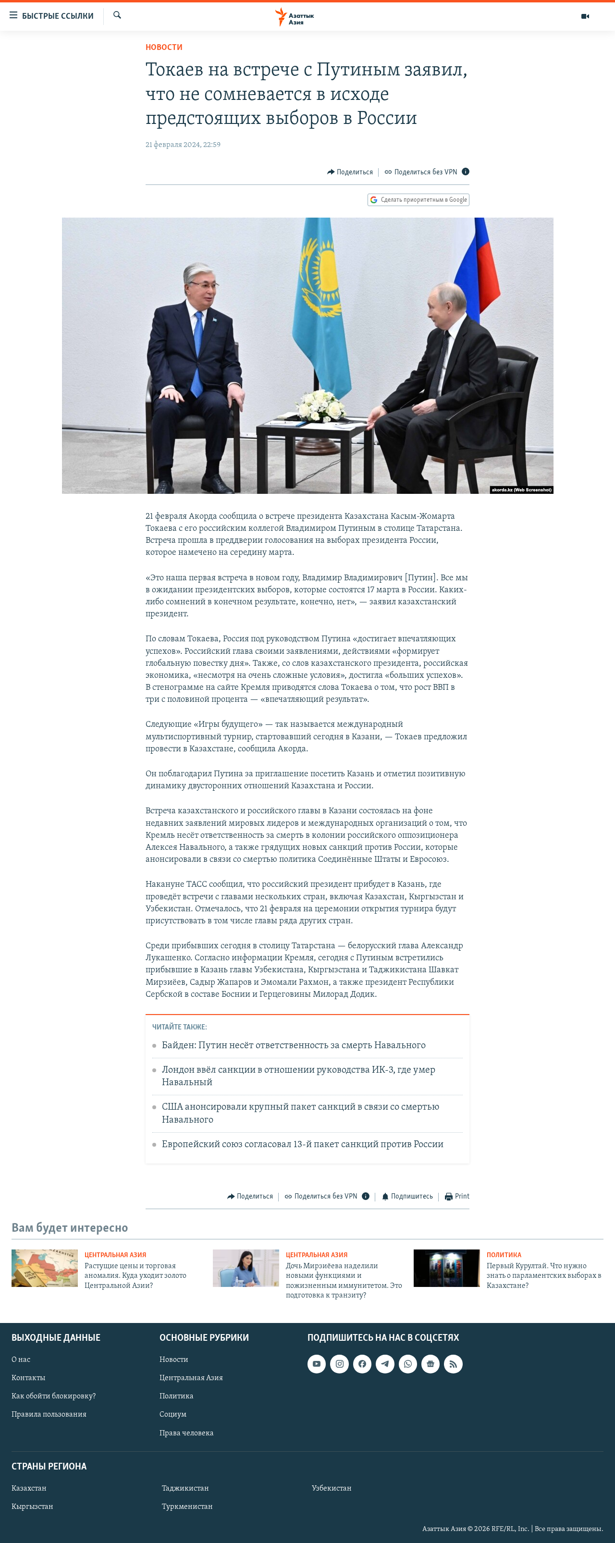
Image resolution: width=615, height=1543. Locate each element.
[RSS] (453, 1364)
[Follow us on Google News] (430, 1364)
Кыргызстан (32, 1507)
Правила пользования (49, 1415)
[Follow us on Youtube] (317, 1364)
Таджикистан (185, 1489)
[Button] (350, 172)
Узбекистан (332, 1489)
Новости (164, 48)
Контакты (28, 1378)
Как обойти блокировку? (54, 1396)
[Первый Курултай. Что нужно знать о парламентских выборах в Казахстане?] (447, 1268)
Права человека (187, 1433)
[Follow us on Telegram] (385, 1364)
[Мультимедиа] (585, 16)
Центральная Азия (116, 1255)
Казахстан (29, 1489)
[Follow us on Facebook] (362, 1364)
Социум (173, 1415)
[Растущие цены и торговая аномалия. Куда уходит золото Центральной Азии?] (45, 1268)
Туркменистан (187, 1507)
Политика (504, 1255)
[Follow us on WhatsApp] (408, 1364)
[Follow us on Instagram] (339, 1364)
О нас (21, 1360)
